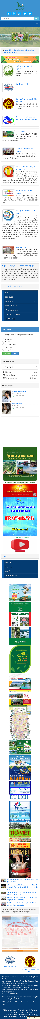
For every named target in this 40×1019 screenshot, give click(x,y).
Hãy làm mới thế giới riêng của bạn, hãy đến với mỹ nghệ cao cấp (17, 950)
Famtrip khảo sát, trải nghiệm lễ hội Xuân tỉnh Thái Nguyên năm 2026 (21, 893)
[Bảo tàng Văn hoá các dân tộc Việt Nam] (10, 962)
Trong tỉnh (8, 562)
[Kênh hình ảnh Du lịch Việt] (20, 773)
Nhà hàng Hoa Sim (22, 247)
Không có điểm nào (11, 350)
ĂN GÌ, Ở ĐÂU (9, 301)
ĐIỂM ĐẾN (8, 293)
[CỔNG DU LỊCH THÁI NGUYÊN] (20, 5)
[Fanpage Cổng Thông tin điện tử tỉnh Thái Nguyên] (20, 488)
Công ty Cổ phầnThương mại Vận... (30, 967)
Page (21, 1012)
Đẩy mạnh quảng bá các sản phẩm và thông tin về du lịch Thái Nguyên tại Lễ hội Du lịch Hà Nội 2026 (22, 887)
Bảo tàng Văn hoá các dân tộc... (10, 970)
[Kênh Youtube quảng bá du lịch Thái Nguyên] (20, 545)
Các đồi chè (8, 342)
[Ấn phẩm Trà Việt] (20, 833)
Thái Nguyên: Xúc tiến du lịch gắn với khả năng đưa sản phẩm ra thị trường (22, 904)
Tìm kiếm (34, 1010)
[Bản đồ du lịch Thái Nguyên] (20, 722)
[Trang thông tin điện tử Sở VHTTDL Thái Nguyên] (20, 825)
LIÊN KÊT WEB (10, 319)
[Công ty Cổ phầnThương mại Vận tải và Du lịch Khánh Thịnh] (30, 960)
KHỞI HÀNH (9, 297)
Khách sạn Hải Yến (22, 84)
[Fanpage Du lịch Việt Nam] (20, 811)
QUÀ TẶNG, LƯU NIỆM (12, 314)
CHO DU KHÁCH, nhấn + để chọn (13, 286)
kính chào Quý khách (11, 950)
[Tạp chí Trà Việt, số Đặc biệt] (20, 863)
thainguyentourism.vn (19, 391)
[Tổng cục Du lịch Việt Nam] (20, 787)
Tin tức (4, 556)
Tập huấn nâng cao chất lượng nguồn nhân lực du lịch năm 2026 (23, 881)
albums (34, 1014)
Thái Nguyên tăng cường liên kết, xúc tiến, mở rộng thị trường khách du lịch (22, 899)
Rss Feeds (13, 1012)
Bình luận (28, 1012)
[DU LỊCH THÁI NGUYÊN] (20, 464)
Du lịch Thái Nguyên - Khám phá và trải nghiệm (18, 266)
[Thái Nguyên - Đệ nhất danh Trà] (20, 659)
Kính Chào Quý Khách (35, 950)
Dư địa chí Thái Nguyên (26, 1016)
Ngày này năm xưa (10, 1016)
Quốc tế (7, 571)
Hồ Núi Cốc (8, 339)
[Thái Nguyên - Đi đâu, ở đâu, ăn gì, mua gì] (20, 592)
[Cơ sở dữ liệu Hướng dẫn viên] (20, 760)
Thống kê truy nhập (9, 1010)
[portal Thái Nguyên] (20, 840)
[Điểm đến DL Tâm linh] (20, 697)
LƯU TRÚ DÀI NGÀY (11, 310)
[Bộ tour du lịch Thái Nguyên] (20, 747)
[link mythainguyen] (20, 516)
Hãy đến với (29, 950)
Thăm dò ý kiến (23, 1010)
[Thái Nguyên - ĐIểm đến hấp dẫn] (20, 623)
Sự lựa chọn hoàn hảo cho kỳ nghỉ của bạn (5, 950)
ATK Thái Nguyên (10, 344)
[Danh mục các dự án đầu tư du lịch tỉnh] (20, 681)
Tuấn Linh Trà (20, 132)
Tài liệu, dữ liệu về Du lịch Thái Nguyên (17, 1014)
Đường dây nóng (17, 403)
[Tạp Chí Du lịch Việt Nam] (20, 797)
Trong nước (8, 567)
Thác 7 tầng (8, 347)
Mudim (31, 1018)
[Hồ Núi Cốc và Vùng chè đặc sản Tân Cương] (20, 845)
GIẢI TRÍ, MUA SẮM (11, 306)
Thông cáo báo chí (11, 575)
